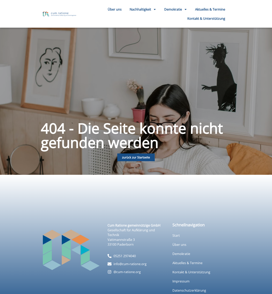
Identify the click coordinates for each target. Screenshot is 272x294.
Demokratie (173, 9)
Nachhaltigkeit (140, 9)
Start (176, 235)
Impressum (181, 281)
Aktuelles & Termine (210, 9)
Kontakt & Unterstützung (206, 18)
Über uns (115, 9)
